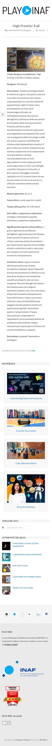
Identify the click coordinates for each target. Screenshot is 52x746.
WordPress (43, 740)
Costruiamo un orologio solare (26, 576)
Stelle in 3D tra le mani (22, 587)
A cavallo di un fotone (26, 431)
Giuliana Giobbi (11, 644)
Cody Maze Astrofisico (26, 463)
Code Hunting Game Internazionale (26, 398)
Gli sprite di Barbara (26, 507)
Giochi (42, 30)
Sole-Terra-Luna (19, 565)
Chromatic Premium (23, 740)
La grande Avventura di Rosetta (27, 554)
